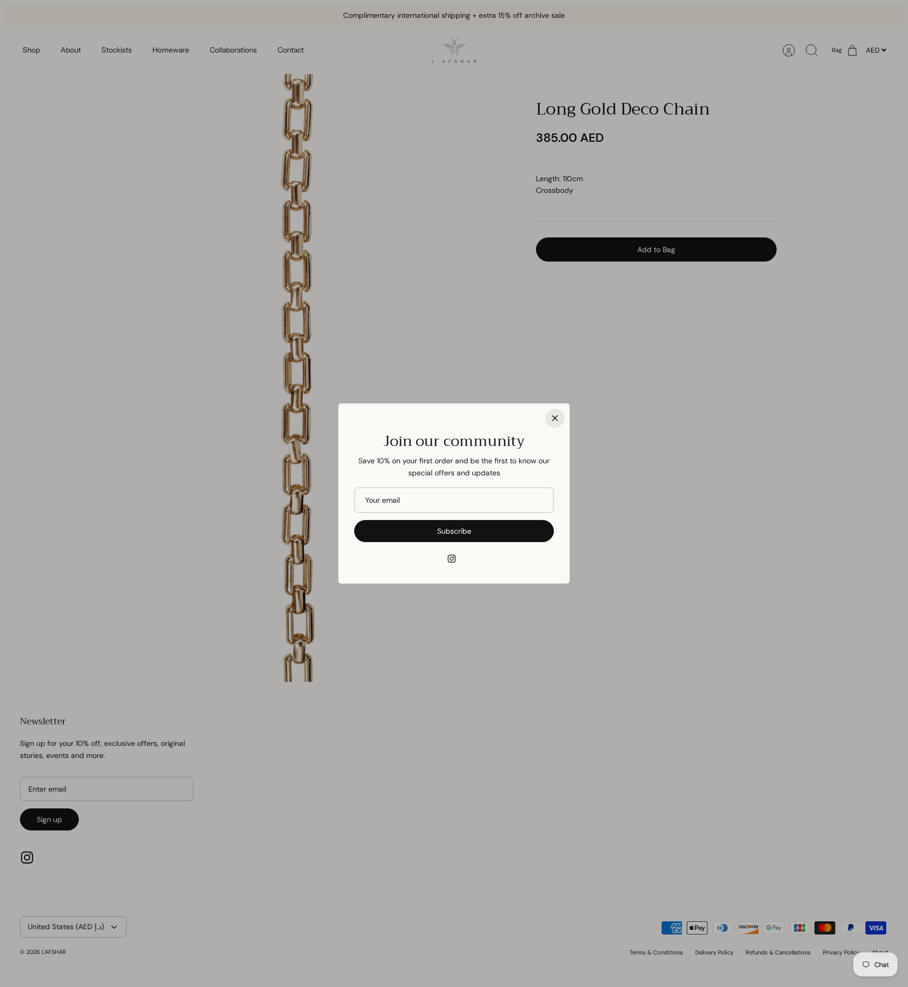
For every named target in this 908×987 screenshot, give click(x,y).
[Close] (554, 418)
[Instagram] (451, 558)
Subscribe (454, 531)
